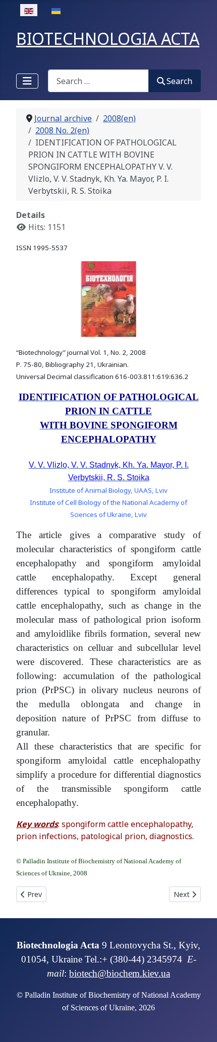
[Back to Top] (199, 1023)
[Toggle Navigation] (27, 81)
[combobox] (98, 80)
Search (179, 81)
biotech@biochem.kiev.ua (119, 973)
